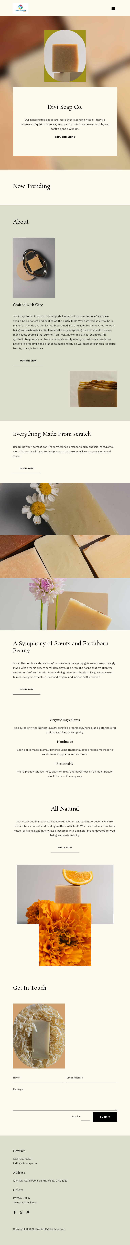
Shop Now (27, 468)
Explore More (65, 137)
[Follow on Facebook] (14, 1212)
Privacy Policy (21, 1197)
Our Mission (28, 360)
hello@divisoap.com (25, 1163)
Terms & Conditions (25, 1202)
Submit (105, 1117)
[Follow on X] (21, 1212)
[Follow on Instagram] (28, 1212)
